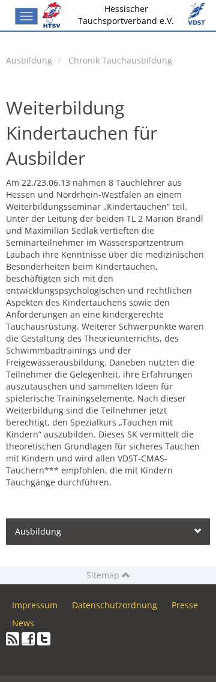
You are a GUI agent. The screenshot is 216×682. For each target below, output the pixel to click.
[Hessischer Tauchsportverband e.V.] (54, 15)
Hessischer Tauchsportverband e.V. (126, 14)
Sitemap (104, 575)
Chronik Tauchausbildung (120, 60)
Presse (185, 605)
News (23, 623)
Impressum (35, 605)
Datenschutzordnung (114, 605)
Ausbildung (29, 60)
